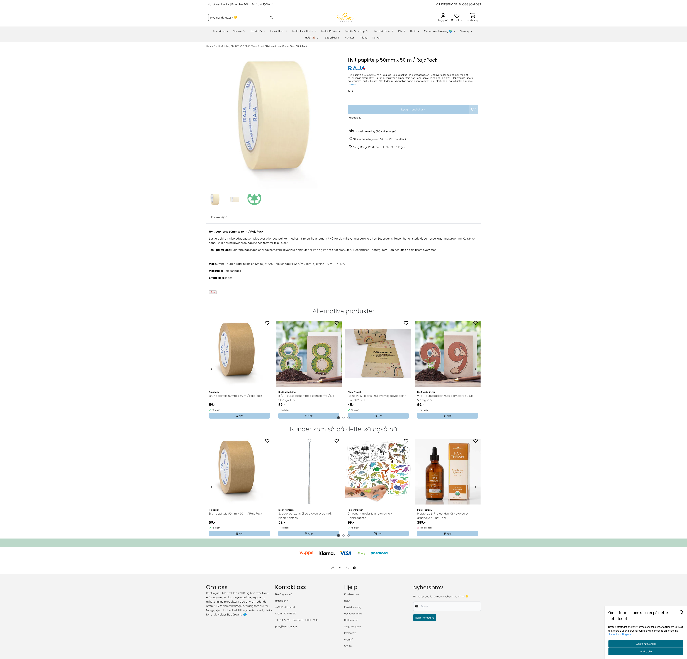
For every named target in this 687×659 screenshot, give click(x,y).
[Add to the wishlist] (267, 323)
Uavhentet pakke (353, 613)
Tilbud (363, 37)
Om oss (348, 645)
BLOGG (463, 4)
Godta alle (646, 651)
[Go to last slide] (212, 369)
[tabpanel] (239, 369)
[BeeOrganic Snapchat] (347, 568)
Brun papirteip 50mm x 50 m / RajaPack (235, 395)
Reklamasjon (351, 620)
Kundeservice (351, 594)
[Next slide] (475, 369)
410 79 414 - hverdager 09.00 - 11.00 (298, 619)
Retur (347, 600)
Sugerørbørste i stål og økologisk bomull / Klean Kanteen (305, 516)
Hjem (209, 46)
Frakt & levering (352, 607)
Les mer (352, 83)
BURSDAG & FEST (241, 46)
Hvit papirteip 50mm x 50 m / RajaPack (286, 46)
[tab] (338, 417)
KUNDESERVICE (446, 4)
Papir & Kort (258, 46)
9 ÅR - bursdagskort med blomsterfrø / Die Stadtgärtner (445, 398)
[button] (473, 109)
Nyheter (349, 37)
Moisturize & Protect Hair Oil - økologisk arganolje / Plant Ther (442, 516)
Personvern (350, 632)
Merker (376, 37)
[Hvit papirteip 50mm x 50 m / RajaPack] (274, 124)
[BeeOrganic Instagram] (340, 568)
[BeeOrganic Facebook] (354, 568)
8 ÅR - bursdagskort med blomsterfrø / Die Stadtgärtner (306, 398)
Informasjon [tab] (219, 217)
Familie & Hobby (222, 46)
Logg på (348, 639)
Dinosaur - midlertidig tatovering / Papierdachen (370, 516)
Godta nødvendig (646, 643)
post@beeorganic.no (286, 626)
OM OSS (475, 4)
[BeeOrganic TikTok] (333, 568)
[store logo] (345, 17)
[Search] (271, 17)
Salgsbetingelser (353, 626)
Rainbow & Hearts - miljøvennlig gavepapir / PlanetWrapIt (377, 398)
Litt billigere (332, 37)
